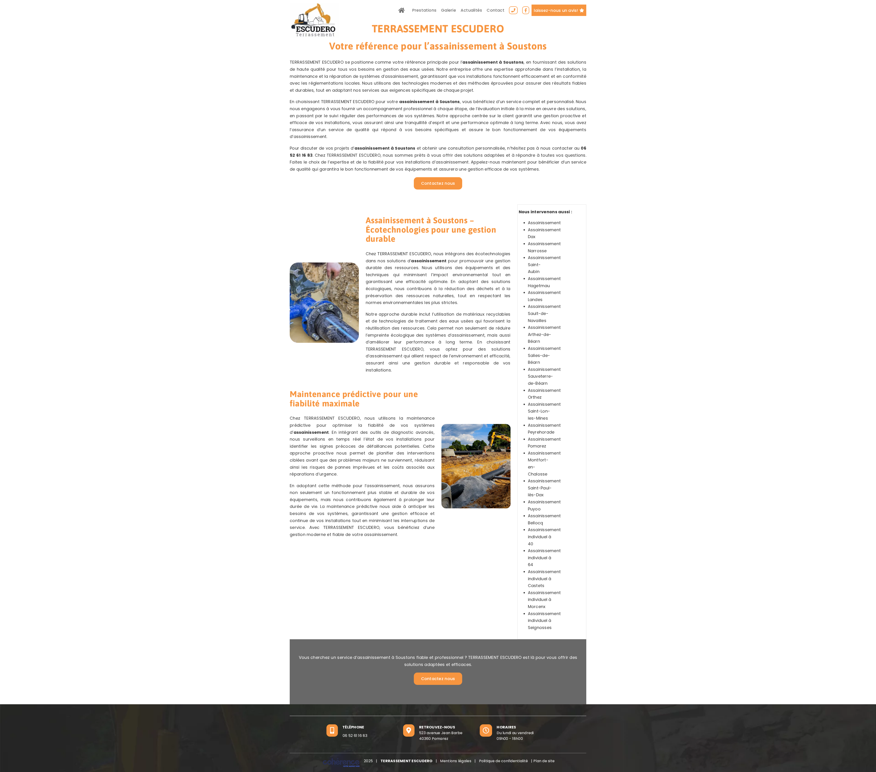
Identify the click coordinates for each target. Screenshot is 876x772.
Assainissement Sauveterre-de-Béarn (544, 376)
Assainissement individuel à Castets (544, 578)
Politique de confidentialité (503, 761)
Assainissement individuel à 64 (544, 557)
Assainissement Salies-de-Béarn (544, 355)
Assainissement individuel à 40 (544, 536)
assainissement (480, 62)
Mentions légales (455, 761)
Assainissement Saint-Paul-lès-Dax (544, 488)
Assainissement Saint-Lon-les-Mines (544, 411)
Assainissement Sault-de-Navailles (544, 313)
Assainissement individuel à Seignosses (544, 620)
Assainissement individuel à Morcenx (544, 599)
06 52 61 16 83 (355, 735)
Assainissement (544, 223)
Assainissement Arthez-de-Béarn (544, 334)
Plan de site (544, 761)
